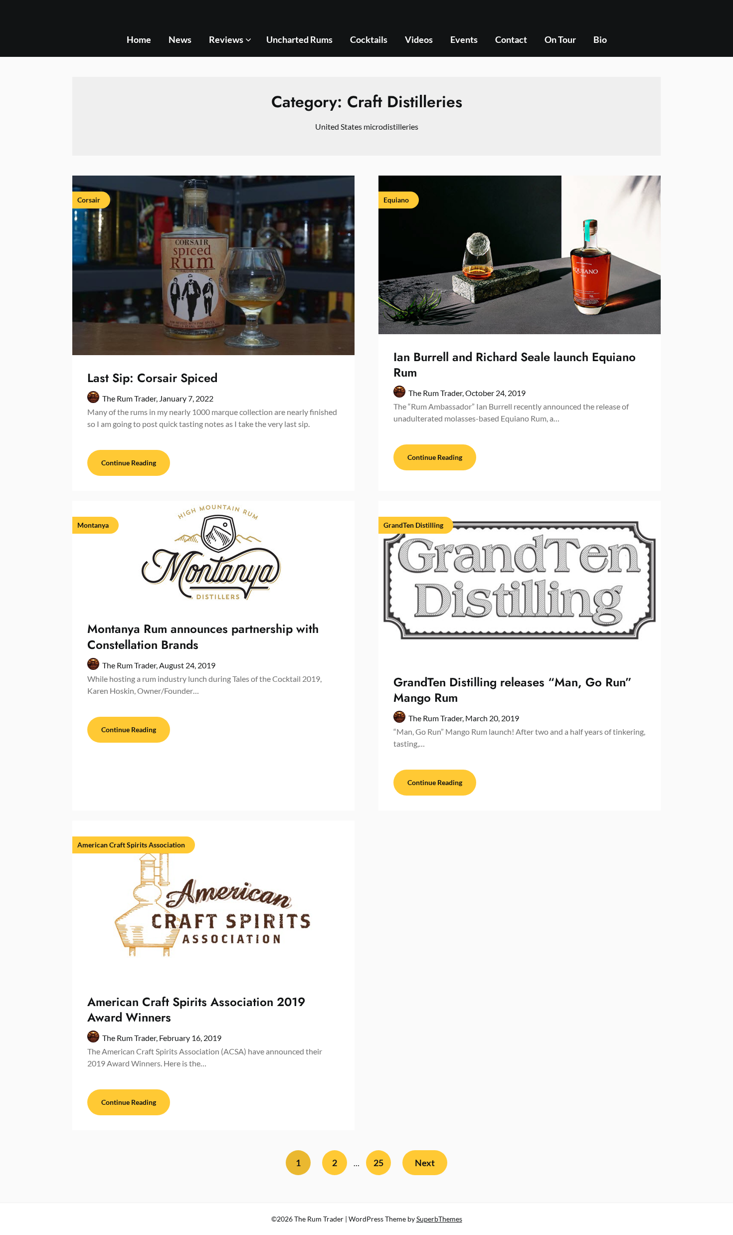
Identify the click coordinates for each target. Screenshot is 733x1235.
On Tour (560, 39)
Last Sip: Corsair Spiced (152, 378)
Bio (600, 39)
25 (378, 1162)
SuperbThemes (439, 1219)
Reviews (226, 39)
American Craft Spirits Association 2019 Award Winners (196, 1009)
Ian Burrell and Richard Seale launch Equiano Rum (514, 364)
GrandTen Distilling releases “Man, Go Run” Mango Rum (512, 689)
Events (464, 39)
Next (425, 1162)
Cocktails (368, 39)
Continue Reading (128, 462)
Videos (419, 39)
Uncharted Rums (299, 39)
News (180, 39)
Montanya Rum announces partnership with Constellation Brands (203, 636)
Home (139, 39)
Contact (511, 39)
